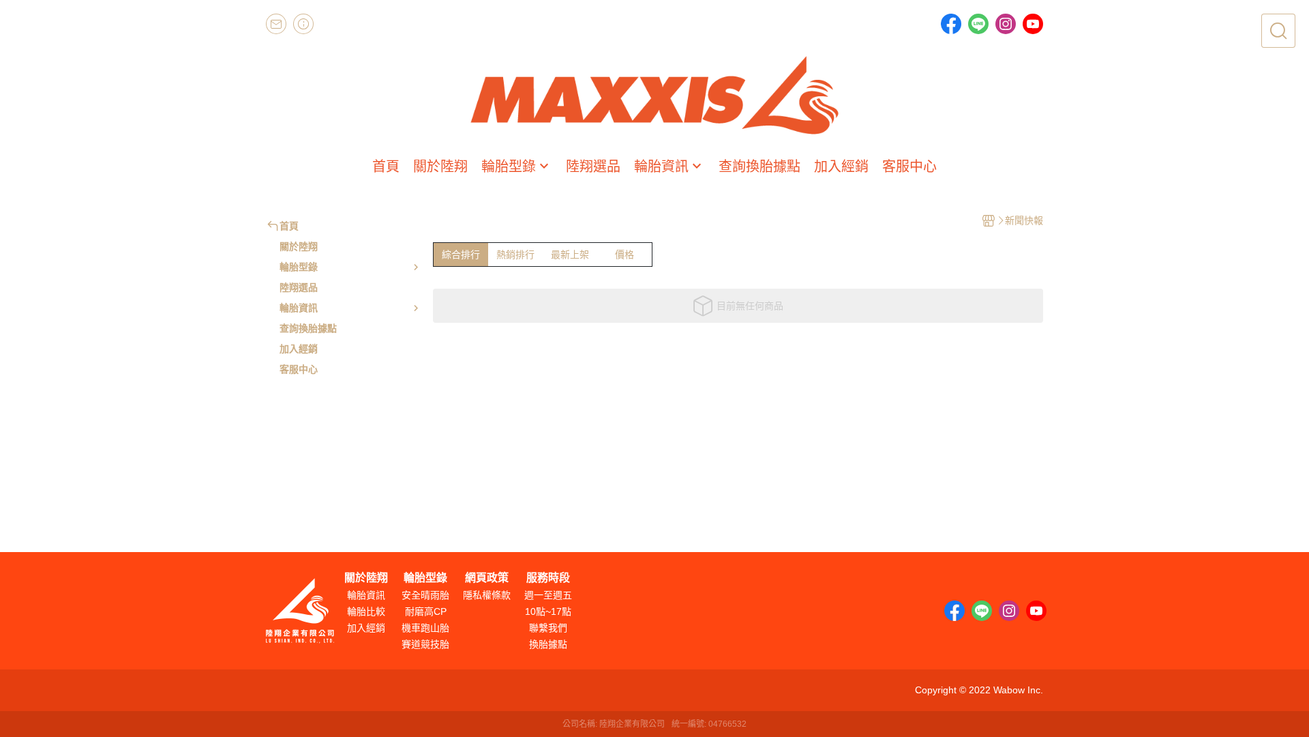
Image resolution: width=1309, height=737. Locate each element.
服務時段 (548, 578)
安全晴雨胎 (425, 595)
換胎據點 (548, 644)
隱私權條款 (487, 595)
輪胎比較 (366, 611)
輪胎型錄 (425, 578)
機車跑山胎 (425, 628)
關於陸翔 (366, 578)
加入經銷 (366, 628)
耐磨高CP (426, 611)
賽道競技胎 (425, 644)
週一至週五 (548, 595)
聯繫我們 (548, 628)
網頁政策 (487, 578)
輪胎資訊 (366, 595)
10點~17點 (548, 611)
